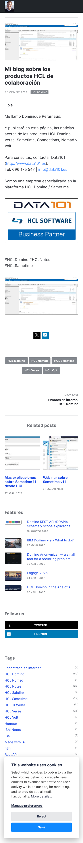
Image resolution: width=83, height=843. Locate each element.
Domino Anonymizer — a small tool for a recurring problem (51, 557)
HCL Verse (32, 370)
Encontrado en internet (23, 668)
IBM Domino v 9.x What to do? (50, 540)
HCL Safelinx (15, 693)
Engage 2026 (37, 573)
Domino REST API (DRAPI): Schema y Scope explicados (48, 524)
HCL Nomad (39, 360)
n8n (8, 748)
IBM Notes (13, 730)
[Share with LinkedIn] (45, 335)
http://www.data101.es (26, 163)
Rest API (11, 755)
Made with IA (15, 742)
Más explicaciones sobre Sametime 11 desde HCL (20, 481)
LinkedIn (40, 634)
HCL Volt (51, 370)
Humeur (11, 724)
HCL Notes (13, 686)
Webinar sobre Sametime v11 (55, 479)
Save (41, 827)
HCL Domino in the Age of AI (49, 587)
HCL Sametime (64, 360)
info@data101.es (52, 169)
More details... (41, 796)
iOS (7, 736)
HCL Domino (39, 92)
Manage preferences (26, 805)
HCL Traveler (15, 705)
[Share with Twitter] (37, 335)
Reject (41, 816)
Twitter (40, 625)
